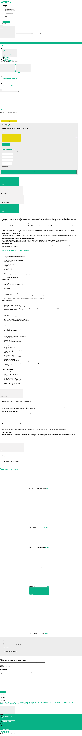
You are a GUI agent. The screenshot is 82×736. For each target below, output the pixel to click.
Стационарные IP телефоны (8, 53)
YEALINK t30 (71, 702)
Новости (4, 20)
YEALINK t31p (54, 702)
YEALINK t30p (49, 702)
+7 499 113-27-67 (7, 23)
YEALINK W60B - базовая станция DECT (37, 633)
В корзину (4, 141)
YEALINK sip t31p (27, 702)
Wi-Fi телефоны (6, 57)
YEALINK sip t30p (39, 702)
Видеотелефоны (12, 63)
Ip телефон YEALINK (8, 703)
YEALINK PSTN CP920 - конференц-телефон (37, 547)
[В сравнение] (9, 477)
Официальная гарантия (5, 202)
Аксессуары (6, 51)
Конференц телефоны (7, 56)
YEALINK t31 (45, 702)
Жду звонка (9, 121)
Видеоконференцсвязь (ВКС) (8, 48)
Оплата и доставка (8, 6)
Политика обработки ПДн (20, 167)
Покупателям (5, 5)
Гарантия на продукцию (8, 7)
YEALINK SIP (33, 703)
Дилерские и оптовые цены (9, 13)
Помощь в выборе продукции (9, 9)
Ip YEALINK (14, 703)
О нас (6, 16)
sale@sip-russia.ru (7, 23)
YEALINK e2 (66, 702)
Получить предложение (39, 171)
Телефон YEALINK (27, 703)
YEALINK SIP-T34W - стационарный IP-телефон (10, 702)
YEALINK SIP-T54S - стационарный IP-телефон (37, 614)
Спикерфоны (6, 50)
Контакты (6, 17)
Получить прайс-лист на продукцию (10, 11)
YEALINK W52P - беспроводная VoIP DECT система (37, 508)
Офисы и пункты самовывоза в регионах (11, 18)
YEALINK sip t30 (33, 702)
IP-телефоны (6, 47)
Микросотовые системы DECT (9, 60)
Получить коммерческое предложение (11, 10)
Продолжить (3, 691)
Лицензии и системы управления (7, 59)
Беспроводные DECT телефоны (9, 54)
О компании (4, 14)
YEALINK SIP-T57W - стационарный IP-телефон (37, 586)
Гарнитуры (5, 49)
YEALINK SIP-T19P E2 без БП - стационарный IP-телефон (37, 567)
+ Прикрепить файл (5, 166)
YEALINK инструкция (60, 702)
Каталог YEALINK (20, 48)
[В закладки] (24, 477)
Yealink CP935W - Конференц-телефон (37, 527)
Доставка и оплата (4, 193)
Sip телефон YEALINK (19, 703)
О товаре (2, 184)
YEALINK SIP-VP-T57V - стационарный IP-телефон (37, 488)
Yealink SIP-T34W (21, 702)
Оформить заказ (6, 21)
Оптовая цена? (4, 146)
